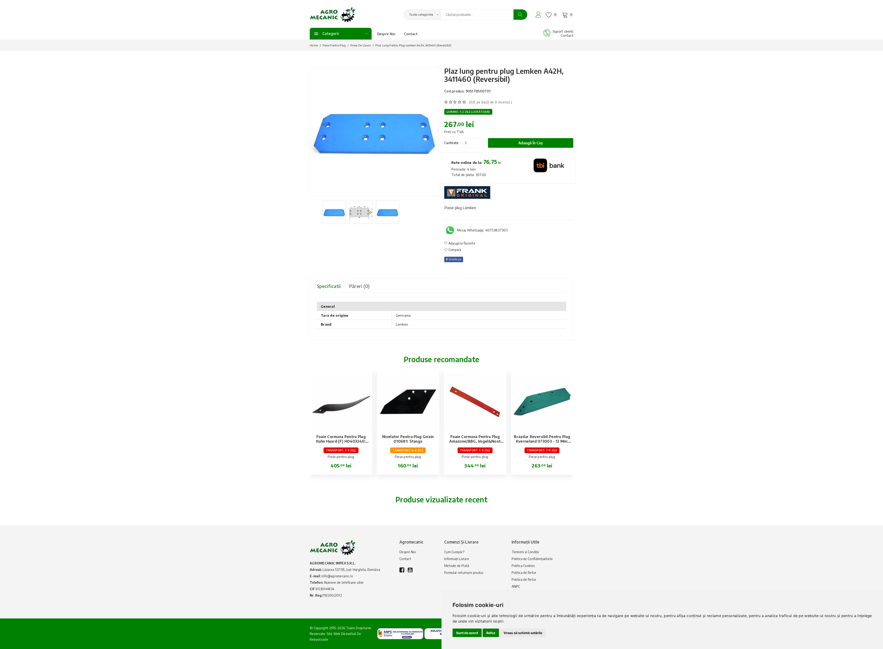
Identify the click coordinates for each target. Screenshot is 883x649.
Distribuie (454, 259)
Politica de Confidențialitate (532, 559)
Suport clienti (563, 31)
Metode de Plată (456, 566)
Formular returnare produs (463, 573)
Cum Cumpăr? (454, 552)
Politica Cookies (523, 566)
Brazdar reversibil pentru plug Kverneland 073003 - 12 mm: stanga (542, 441)
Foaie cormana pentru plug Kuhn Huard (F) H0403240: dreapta (341, 441)
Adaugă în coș (530, 143)
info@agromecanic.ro (337, 576)
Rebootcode (319, 639)
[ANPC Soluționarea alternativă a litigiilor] (400, 633)
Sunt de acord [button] (467, 633)
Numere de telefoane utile (344, 582)
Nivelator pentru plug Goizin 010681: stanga (408, 439)
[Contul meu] (538, 14)
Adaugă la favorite (461, 243)
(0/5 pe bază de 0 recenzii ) (490, 102)
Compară (454, 250)
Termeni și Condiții (525, 552)
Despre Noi (386, 34)
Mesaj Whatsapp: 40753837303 (482, 230)
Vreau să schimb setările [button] (523, 633)
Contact (411, 34)
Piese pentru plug (334, 45)
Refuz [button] (490, 633)
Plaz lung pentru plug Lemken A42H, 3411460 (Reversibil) (503, 75)
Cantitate (451, 143)
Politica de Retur (524, 573)
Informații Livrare (456, 559)
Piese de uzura (360, 45)
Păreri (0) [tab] (359, 286)
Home (314, 45)
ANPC (516, 586)
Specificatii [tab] (329, 286)
